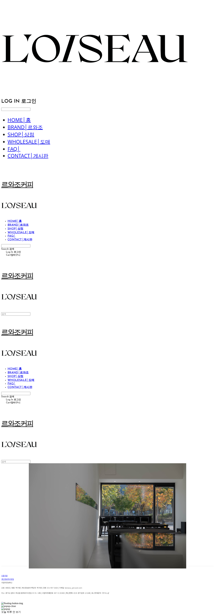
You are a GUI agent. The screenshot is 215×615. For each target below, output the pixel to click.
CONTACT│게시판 (28, 155)
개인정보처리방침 (7, 579)
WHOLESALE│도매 (29, 141)
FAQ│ (14, 148)
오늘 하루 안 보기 (11, 612)
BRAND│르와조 (25, 127)
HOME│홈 (19, 119)
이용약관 (4, 575)
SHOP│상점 (21, 134)
